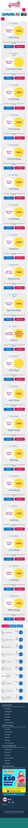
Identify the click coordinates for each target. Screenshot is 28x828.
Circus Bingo (14, 129)
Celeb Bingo (14, 219)
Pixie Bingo (7, 740)
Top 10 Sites (5, 626)
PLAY (9, 46)
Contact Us (17, 812)
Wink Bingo (14, 37)
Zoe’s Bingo (14, 370)
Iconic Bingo (14, 550)
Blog (13, 812)
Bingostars (8, 647)
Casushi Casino (9, 639)
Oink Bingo (7, 737)
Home (5, 812)
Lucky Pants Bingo (9, 757)
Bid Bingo (14, 460)
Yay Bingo (14, 520)
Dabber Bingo (14, 430)
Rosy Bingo (8, 661)
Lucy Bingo (14, 580)
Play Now (14, 794)
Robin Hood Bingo (9, 743)
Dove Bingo (7, 717)
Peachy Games (9, 654)
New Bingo (13, 626)
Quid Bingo (14, 189)
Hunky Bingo (14, 490)
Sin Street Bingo (9, 731)
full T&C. (14, 345)
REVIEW (20, 46)
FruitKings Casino (8, 698)
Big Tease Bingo (14, 310)
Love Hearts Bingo (14, 69)
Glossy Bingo (9, 690)
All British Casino (8, 676)
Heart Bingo (14, 400)
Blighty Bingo (14, 610)
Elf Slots (14, 340)
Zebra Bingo (9, 632)
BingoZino (14, 248)
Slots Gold (8, 669)
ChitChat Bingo (14, 159)
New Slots (19, 626)
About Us (9, 812)
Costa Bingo (14, 99)
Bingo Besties (14, 278)
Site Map (22, 812)
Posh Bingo (7, 734)
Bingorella (7, 760)
